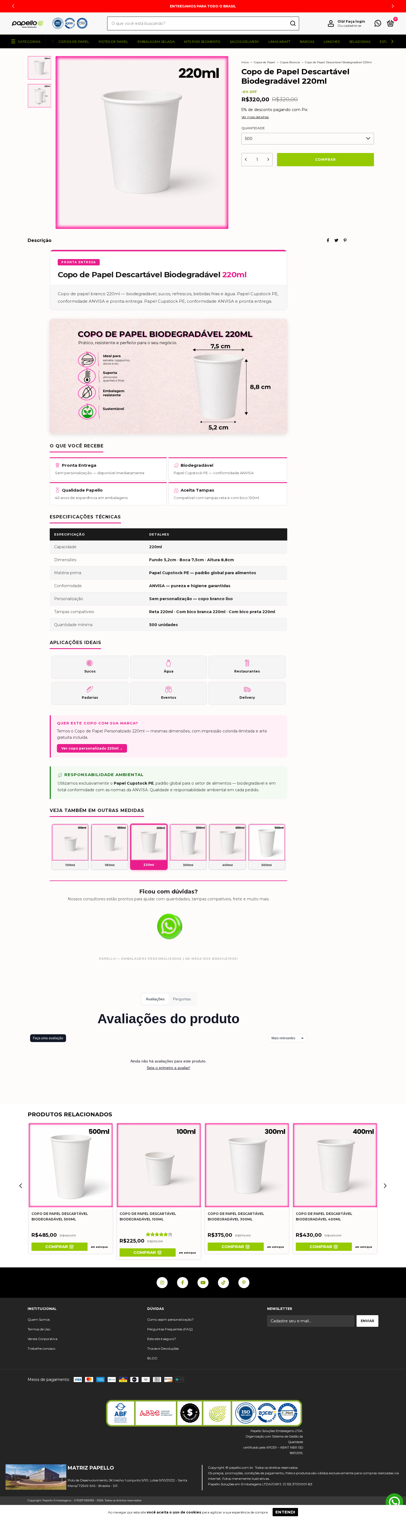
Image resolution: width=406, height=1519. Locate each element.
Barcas (307, 41)
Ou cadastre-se (349, 25)
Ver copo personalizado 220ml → (92, 748)
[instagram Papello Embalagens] (162, 1282)
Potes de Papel (113, 41)
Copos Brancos (290, 62)
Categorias (29, 41)
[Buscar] (292, 24)
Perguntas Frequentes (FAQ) (170, 1329)
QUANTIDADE (253, 128)
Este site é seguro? (161, 1339)
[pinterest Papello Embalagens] (243, 1282)
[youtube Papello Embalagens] (203, 1282)
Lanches (332, 41)
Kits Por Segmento (202, 41)
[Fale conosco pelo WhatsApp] (378, 24)
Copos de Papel (73, 41)
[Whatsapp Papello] (394, 1502)
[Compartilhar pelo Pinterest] (345, 240)
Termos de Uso (39, 1329)
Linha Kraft (279, 41)
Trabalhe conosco (41, 1348)
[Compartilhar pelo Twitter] (336, 240)
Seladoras (359, 41)
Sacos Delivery (244, 41)
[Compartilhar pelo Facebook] (328, 240)
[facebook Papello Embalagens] (182, 1282)
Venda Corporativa (42, 1339)
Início (245, 62)
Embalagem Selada (156, 41)
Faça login (355, 21)
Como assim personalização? (170, 1319)
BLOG (152, 1358)
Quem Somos (39, 1319)
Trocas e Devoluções (163, 1348)
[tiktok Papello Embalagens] (223, 1282)
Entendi (285, 1512)
